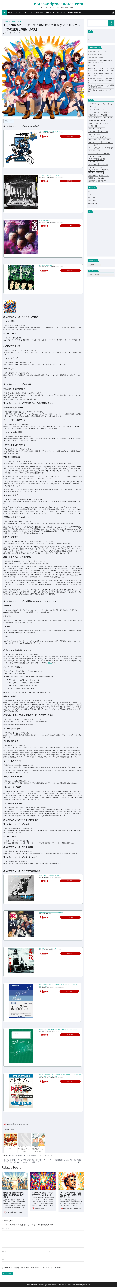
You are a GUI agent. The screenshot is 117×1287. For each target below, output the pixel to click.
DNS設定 (108, 118)
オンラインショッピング (97, 137)
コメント (5, 1229)
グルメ (92, 139)
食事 (102, 181)
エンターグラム (94, 134)
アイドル (14, 1155)
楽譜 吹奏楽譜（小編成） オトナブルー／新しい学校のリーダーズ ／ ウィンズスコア (58, 1029)
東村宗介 (92, 175)
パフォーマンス (23, 1155)
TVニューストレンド (22, 12)
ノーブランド (94, 151)
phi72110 (7, 33)
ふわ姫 (92, 126)
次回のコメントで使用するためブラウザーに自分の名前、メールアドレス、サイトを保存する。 (33, 1268)
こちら (50, 663)
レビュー (103, 164)
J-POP (9, 1155)
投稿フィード (91, 197)
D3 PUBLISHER (94, 118)
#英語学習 (93, 115)
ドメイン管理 (107, 148)
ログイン (90, 194)
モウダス (92, 164)
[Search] (113, 12)
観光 (101, 178)
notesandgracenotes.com (58, 4)
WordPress (87, 1285)
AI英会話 (104, 115)
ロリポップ (93, 170)
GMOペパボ (106, 120)
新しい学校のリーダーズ (15, 21)
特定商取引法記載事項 (74, 12)
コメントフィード (92, 200)
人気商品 (5, 21)
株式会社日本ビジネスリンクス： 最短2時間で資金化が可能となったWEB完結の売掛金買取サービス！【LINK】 (101, 80)
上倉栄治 (105, 170)
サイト (4, 1259)
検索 (111, 23)
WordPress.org (92, 203)
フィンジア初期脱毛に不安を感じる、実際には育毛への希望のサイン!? (70, 1195)
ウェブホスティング (96, 129)
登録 (89, 191)
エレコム (103, 131)
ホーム (10, 12)
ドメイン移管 (94, 148)
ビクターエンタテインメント (98, 153)
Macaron (93, 123)
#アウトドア (107, 104)
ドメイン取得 (94, 145)
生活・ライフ (50, 12)
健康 (91, 173)
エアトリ (92, 131)
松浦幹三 (103, 175)
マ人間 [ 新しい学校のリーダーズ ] (47, 220)
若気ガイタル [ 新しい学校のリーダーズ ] (48, 265)
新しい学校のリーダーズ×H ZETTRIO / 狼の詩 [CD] (51, 912)
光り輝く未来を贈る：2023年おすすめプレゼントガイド (43, 1194)
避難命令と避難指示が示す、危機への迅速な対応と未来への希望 (14, 1195)
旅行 (99, 173)
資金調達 (92, 181)
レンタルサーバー (95, 167)
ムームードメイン (95, 162)
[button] (10, 121)
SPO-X (104, 123)
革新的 (46, 1155)
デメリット (107, 142)
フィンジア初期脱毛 (96, 159)
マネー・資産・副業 (37, 12)
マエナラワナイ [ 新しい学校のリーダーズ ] (49, 175)
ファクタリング (94, 156)
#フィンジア (93, 112)
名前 (4, 1251)
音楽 (50, 1155)
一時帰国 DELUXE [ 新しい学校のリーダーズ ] (50, 131)
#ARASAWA (93, 104)
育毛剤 (92, 178)
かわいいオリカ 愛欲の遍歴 (95, 54)
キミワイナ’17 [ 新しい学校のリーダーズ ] (49, 875)
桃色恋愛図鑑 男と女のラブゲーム (97, 51)
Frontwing (93, 120)
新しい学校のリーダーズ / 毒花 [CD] (47, 948)
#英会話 (105, 112)
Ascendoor (70, 1285)
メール (47, 1251)
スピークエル (104, 139)
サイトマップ (61, 12)
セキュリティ (94, 142)
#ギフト (92, 107)
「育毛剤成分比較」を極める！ (96, 57)
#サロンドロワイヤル (96, 109)
